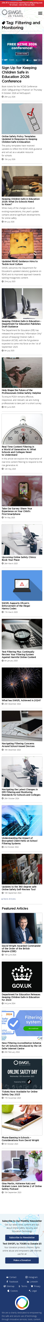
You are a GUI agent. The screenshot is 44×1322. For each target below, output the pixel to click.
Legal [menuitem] (34, 1290)
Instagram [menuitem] (33, 1277)
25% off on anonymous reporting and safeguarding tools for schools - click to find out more (22, 4)
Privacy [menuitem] (37, 1286)
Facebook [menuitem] (13, 1281)
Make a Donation (22, 1260)
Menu (40, 13)
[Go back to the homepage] (12, 13)
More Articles (9, 899)
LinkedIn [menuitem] (34, 1281)
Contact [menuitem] (12, 1277)
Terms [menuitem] (24, 1286)
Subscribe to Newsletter (22, 1238)
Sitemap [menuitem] (10, 1286)
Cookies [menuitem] (14, 1290)
